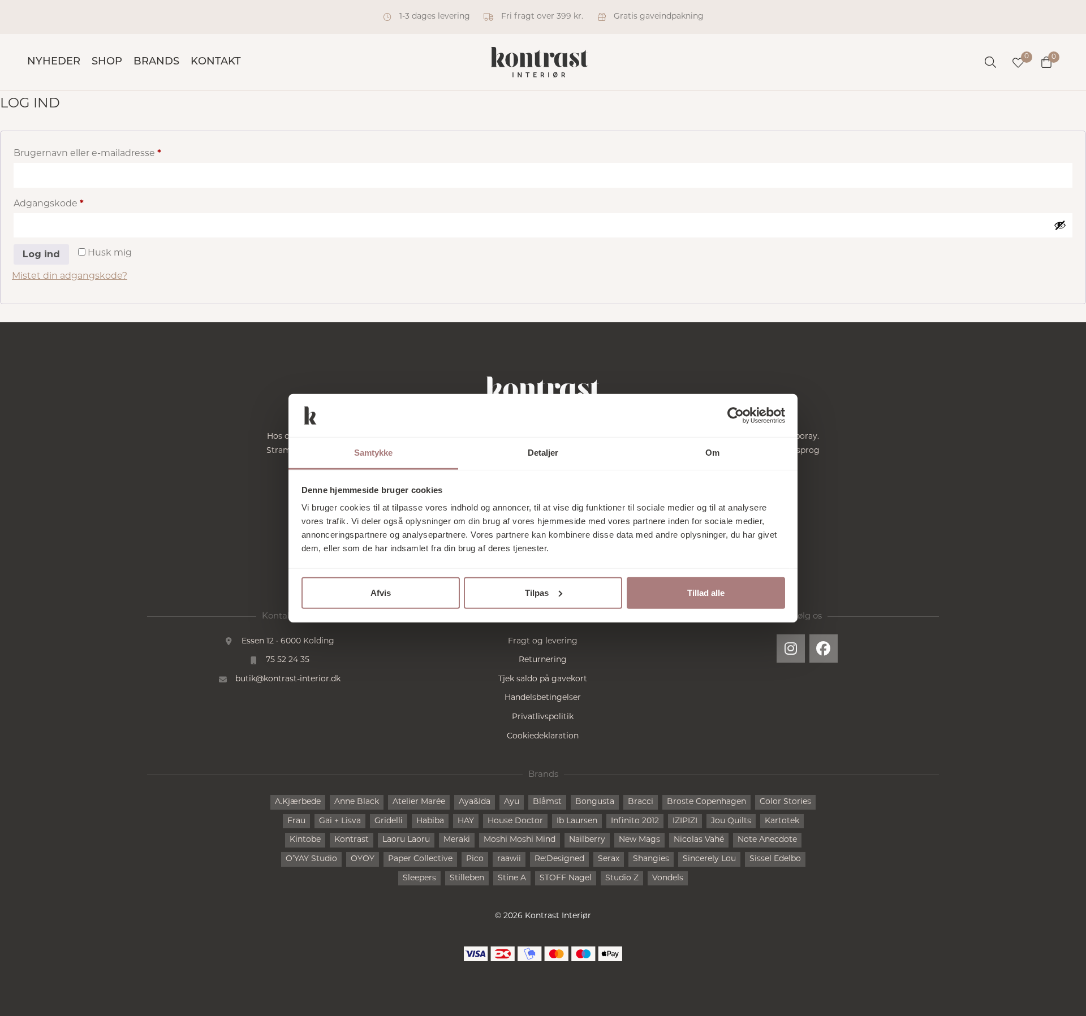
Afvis (380, 593)
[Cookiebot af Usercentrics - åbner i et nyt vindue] (735, 415)
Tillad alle (706, 593)
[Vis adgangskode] (1060, 225)
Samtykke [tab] (373, 452)
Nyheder (53, 62)
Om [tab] (712, 452)
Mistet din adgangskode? (69, 276)
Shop (107, 62)
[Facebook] (823, 648)
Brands (156, 62)
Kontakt (216, 62)
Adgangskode (70, 201)
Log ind (41, 254)
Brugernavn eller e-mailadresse (109, 151)
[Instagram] (791, 648)
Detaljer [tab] (543, 452)
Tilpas (537, 593)
